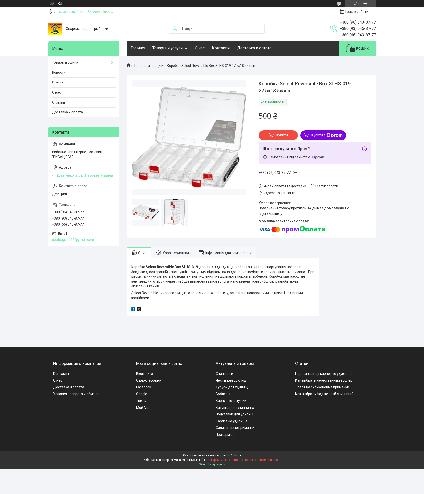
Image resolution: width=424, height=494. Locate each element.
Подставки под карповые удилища (323, 374)
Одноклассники (148, 380)
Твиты (141, 401)
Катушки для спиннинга (235, 408)
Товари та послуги (148, 66)
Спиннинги (224, 374)
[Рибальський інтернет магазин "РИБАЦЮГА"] (55, 29)
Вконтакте (144, 374)
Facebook (143, 387)
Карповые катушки (231, 401)
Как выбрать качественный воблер (323, 380)
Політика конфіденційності (262, 460)
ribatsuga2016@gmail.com (73, 240)
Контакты (221, 48)
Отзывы (58, 102)
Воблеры (223, 394)
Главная (138, 48)
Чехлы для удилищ (231, 380)
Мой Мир (143, 408)
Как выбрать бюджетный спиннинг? (324, 394)
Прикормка (225, 435)
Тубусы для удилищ (232, 387)
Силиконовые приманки (235, 428)
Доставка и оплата (254, 48)
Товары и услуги (167, 48)
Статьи (58, 82)
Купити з (318, 135)
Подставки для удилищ (234, 414)
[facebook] (133, 310)
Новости (59, 72)
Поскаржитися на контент (224, 460)
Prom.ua (235, 455)
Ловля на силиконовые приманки (322, 387)
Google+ (142, 394)
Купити (282, 135)
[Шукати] (175, 29)
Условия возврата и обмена (76, 394)
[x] (139, 310)
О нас (200, 48)
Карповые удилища (232, 421)
